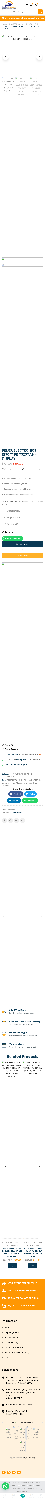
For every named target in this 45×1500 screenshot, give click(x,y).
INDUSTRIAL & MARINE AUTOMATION (24, 24)
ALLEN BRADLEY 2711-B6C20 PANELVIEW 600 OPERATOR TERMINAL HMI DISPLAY (12, 1252)
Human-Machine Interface (20, 783)
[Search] (40, 11)
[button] (27, 5)
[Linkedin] (16, 820)
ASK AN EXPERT (14, 1398)
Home (4, 24)
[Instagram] (10, 820)
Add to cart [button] (12, 1265)
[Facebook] (4, 820)
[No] (41, 1489)
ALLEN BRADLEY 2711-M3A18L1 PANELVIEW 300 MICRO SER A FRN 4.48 (32, 1252)
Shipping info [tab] (14, 517)
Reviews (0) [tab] (13, 524)
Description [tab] (13, 510)
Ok (23, 1496)
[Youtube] (22, 820)
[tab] (22, 511)
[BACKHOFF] (22, 839)
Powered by (8, 1492)
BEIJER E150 (12, 780)
